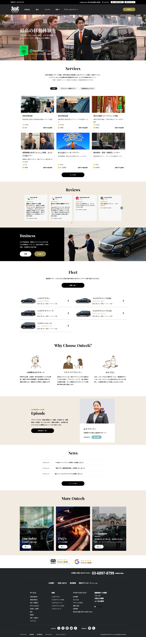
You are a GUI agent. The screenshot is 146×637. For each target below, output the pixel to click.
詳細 (25, 254)
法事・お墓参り (34, 618)
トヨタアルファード (57, 603)
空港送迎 (27, 9)
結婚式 (32, 615)
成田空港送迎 (33, 600)
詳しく (27, 547)
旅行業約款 (39, 634)
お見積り (129, 9)
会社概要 (75, 597)
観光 (37, 9)
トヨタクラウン (56, 597)
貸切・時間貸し (34, 603)
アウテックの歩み (78, 603)
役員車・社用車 (34, 609)
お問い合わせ (62, 583)
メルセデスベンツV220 (58, 606)
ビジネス (47, 9)
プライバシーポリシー (61, 634)
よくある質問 (99, 601)
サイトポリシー (49, 634)
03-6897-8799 (108, 572)
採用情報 (73, 583)
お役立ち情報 (99, 598)
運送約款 (32, 634)
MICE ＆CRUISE (34, 606)
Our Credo (76, 600)
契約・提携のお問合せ (117, 2)
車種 (53, 593)
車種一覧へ (73, 285)
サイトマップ (23, 634)
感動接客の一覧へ (42, 431)
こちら (93, 77)
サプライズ (33, 621)
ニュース (98, 595)
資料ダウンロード (130, 2)
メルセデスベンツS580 (58, 600)
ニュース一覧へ (73, 483)
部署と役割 (76, 606)
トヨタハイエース (56, 609)
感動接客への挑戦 (101, 593)
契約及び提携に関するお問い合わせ (82, 612)
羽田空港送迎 (33, 597)
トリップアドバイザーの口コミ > (64, 563)
